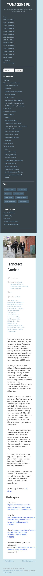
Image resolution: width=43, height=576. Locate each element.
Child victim (22, 189)
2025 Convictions (8, 51)
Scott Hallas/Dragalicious (11, 224)
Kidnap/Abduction (10, 163)
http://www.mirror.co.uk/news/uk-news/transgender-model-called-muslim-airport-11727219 (19, 507)
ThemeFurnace (7, 573)
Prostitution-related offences (13, 129)
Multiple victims (21, 197)
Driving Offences (10, 94)
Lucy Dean (6, 219)
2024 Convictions (8, 48)
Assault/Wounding (10, 152)
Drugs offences (9, 97)
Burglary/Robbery (10, 155)
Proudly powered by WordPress (13, 571)
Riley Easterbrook (9, 213)
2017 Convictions (8, 28)
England (7, 193)
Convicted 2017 (12, 308)
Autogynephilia (10, 189)
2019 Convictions (8, 34)
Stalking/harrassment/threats (13, 175)
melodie (17, 297)
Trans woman (23, 201)
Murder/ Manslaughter (11, 166)
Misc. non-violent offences (11, 83)
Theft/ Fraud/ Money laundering (14, 106)
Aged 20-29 (14, 300)
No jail (20, 325)
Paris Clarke (8, 561)
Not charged (7, 109)
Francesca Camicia (13, 311)
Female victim (19, 193)
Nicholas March (29, 561)
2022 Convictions (8, 43)
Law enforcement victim (13, 316)
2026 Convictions (8, 54)
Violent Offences (8, 146)
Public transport (12, 329)
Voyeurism (8, 140)
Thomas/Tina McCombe (10, 221)
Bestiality (7, 117)
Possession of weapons (12, 169)
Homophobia (11, 313)
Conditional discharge (14, 306)
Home (5, 17)
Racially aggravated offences (14, 172)
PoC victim (20, 327)
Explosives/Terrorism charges (14, 160)
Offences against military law (13, 100)
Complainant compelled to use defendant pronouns (15, 303)
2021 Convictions (8, 40)
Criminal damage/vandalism (13, 91)
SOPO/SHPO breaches (12, 137)
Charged (6, 80)
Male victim (8, 197)
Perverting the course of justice (14, 103)
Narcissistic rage (12, 325)
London (9, 319)
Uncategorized (8, 143)
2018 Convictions (8, 31)
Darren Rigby (7, 216)
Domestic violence (10, 157)
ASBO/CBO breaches (11, 86)
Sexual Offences (8, 114)
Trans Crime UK (18, 4)
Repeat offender (10, 201)
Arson (6, 149)
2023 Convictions (8, 46)
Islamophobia (11, 315)
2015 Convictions (8, 23)
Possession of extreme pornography (16, 126)
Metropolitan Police (13, 321)
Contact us (6, 60)
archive (29, 509)
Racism (20, 329)
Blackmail (8, 89)
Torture (7, 178)
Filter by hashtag (8, 63)
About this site (7, 57)
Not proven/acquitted (9, 112)
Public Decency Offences (12, 132)
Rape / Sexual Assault (11, 134)
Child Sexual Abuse (11, 120)
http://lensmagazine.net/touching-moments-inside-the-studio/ (23, 548)
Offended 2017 (12, 327)
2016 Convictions (8, 25)
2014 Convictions (8, 20)
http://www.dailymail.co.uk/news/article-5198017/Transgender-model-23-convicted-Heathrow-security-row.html (21, 520)
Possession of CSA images (13, 123)
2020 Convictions (8, 37)
